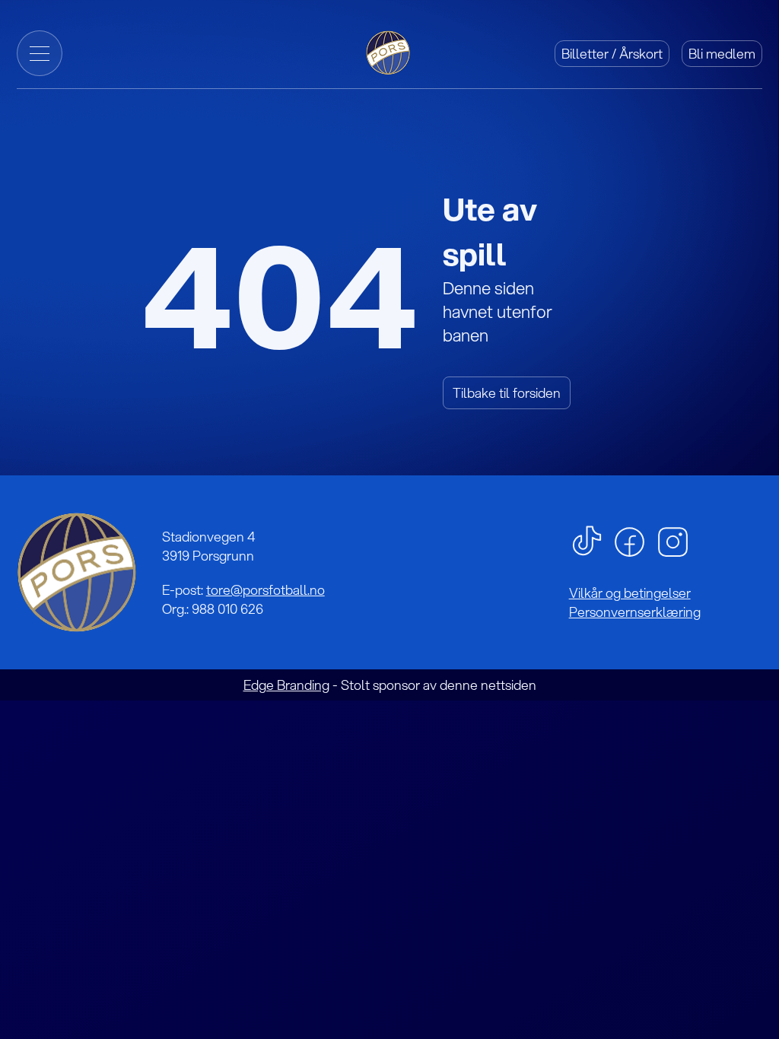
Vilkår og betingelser (630, 592)
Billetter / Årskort (612, 53)
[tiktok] (587, 539)
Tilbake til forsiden (507, 392)
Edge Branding (286, 684)
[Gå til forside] (389, 51)
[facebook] (629, 540)
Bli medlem (721, 53)
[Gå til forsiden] (77, 572)
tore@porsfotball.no (265, 589)
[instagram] (673, 540)
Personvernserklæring (635, 611)
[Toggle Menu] (39, 53)
